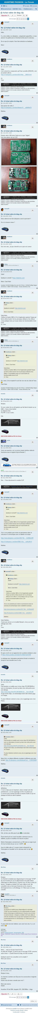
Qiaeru (26, 1010)
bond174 (7, 894)
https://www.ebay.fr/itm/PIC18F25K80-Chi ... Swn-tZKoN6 (17, 691)
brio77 (2, 470)
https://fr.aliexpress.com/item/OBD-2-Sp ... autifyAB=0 (16, 541)
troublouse (9, 59)
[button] (17, 19)
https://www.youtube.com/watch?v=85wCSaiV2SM (16, 655)
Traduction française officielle (16, 1010)
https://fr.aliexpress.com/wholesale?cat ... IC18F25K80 (21, 760)
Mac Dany (3, 867)
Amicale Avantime (17, 932)
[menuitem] (5, 6)
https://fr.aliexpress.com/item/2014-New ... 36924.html (16, 74)
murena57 (6, 22)
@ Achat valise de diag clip (12, 13)
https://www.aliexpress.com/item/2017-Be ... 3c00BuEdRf (17, 538)
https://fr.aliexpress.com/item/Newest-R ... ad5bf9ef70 (16, 107)
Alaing (5, 264)
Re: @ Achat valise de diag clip (13, 28)
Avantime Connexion (9, 932)
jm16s (8, 440)
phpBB (14, 1008)
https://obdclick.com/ (19, 278)
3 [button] (23, 19)
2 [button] (21, 19)
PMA (23, 932)
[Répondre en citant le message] (32, 24)
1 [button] (19, 19)
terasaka (3, 393)
